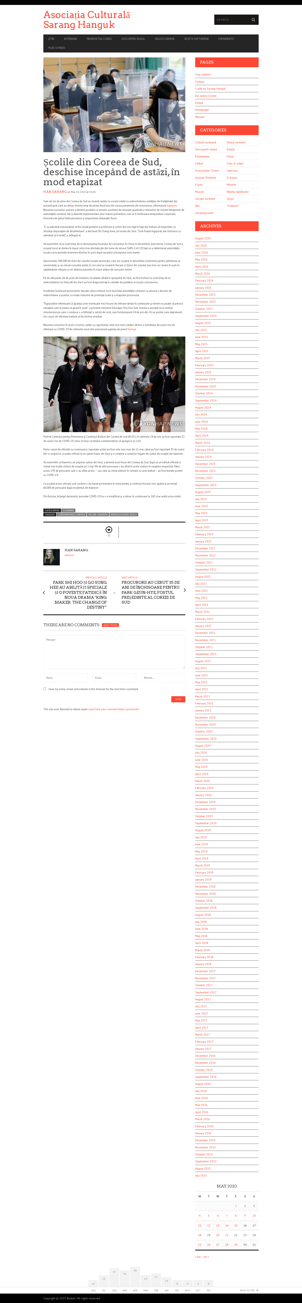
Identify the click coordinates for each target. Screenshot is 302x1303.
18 (199, 1235)
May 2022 (201, 598)
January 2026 (203, 288)
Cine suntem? (203, 74)
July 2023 (201, 499)
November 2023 (205, 471)
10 (254, 1215)
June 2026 (201, 252)
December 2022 (205, 548)
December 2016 (205, 1056)
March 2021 (202, 696)
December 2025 (205, 295)
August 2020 (203, 745)
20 (217, 1235)
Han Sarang (55, 192)
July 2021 (201, 668)
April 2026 (201, 266)
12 (208, 1225)
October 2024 (204, 393)
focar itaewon (98, 514)
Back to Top (247, 1290)
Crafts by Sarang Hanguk (210, 88)
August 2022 (203, 576)
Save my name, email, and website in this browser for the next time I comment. (93, 689)
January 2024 (203, 457)
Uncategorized (204, 213)
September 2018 (206, 907)
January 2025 (203, 372)
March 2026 (202, 273)
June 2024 (201, 421)
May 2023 (201, 513)
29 (235, 1245)
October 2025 (204, 309)
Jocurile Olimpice (205, 177)
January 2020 (203, 795)
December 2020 (205, 717)
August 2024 (203, 407)
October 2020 (204, 731)
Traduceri (233, 206)
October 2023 (204, 478)
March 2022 (202, 612)
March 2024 (202, 443)
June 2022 (201, 590)
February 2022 (204, 619)
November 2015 (205, 1147)
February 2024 (204, 450)
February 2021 (204, 703)
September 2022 (206, 569)
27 (217, 1245)
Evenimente (226, 39)
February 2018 (204, 957)
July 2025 (201, 330)
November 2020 (205, 724)
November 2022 (205, 555)
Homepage (202, 110)
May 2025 (201, 344)
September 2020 (206, 738)
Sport (230, 199)
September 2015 (206, 1161)
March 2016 (202, 1119)
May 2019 (201, 851)
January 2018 (203, 964)
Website (69, 555)
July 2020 (201, 752)
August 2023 (203, 492)
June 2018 (201, 929)
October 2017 (204, 985)
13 (217, 1225)
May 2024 (201, 428)
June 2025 (201, 337)
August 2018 (203, 915)
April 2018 (201, 943)
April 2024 (201, 435)
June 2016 (201, 1098)
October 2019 (204, 816)
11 (199, 1225)
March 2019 (202, 865)
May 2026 (201, 259)
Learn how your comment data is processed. (114, 709)
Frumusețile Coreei (207, 170)
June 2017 (201, 1013)
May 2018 (201, 936)
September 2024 (206, 400)
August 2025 (203, 323)
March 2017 (202, 1034)
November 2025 (205, 302)
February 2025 (204, 365)
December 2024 (205, 379)
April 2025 (201, 351)
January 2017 (203, 1049)
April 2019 (201, 858)
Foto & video (235, 163)
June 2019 (201, 844)
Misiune (199, 117)
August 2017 (203, 999)
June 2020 (201, 760)
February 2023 (204, 534)
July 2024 (201, 414)
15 (235, 1225)
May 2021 (201, 682)
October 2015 (204, 1154)
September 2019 (206, 823)
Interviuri (70, 39)
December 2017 (205, 971)
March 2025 (202, 358)
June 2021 (201, 675)
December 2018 (205, 886)
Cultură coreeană (205, 142)
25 (199, 1245)
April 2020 (201, 774)
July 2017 (201, 1006)
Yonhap (131, 329)
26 (208, 1245)
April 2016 (201, 1112)
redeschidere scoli (123, 514)
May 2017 (201, 1020)
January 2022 (203, 626)
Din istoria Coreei (205, 96)
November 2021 (205, 640)
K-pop (199, 184)
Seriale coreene (205, 199)
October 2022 (204, 562)
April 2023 (201, 520)
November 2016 (205, 1063)
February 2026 (204, 280)
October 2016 (204, 1070)
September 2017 (206, 992)
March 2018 (202, 950)
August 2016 (203, 1084)
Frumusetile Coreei (99, 39)
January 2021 (203, 710)
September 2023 (206, 485)
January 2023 (203, 541)
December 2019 (205, 802)
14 (226, 1225)
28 (226, 1245)
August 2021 (203, 661)
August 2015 (203, 1168)
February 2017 (204, 1041)
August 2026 (203, 238)
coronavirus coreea (71, 514)
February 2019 (204, 872)
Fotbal (199, 163)
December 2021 (205, 633)
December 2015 (205, 1140)
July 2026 (201, 245)
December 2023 (205, 464)
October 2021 (204, 647)
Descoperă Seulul (133, 39)
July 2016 (201, 1091)
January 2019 (203, 879)
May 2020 (201, 767)
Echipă (199, 103)
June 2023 (201, 506)
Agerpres (172, 205)
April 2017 (201, 1027)
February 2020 (204, 788)
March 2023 (202, 527)
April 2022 (201, 605)
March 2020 (202, 781)
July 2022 (201, 583)
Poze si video (56, 48)
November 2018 (205, 894)
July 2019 (201, 837)
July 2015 (201, 1175)
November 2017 (205, 978)
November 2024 (205, 386)
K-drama (68, 510)
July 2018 (201, 922)
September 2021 (206, 654)
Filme (230, 156)
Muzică (199, 192)
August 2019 (203, 830)
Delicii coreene (165, 39)
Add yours (110, 625)
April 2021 (201, 689)
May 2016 (201, 1105)
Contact (199, 81)
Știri (51, 39)
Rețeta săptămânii (196, 39)
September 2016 (206, 1077)
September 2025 (206, 316)
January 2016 (203, 1133)
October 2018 (204, 901)
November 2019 (205, 809)
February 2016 (204, 1126)
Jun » (206, 1257)
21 (226, 1235)
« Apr (198, 1257)
